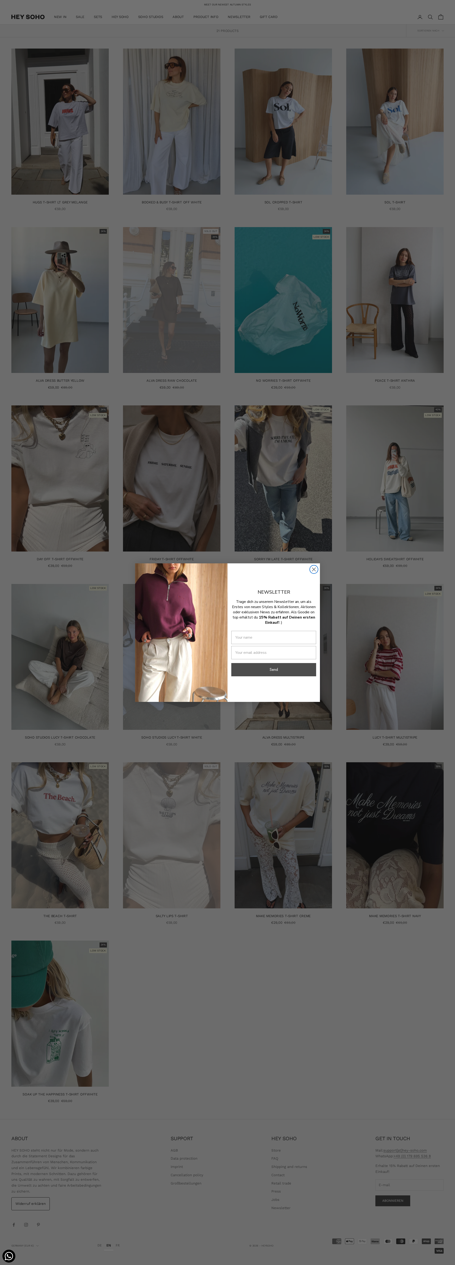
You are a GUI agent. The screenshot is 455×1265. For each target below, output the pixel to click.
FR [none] (118, 1245)
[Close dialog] (314, 569)
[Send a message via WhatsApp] (8, 1256)
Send (274, 669)
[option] (99, 1246)
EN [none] (108, 1245)
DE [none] (99, 1245)
